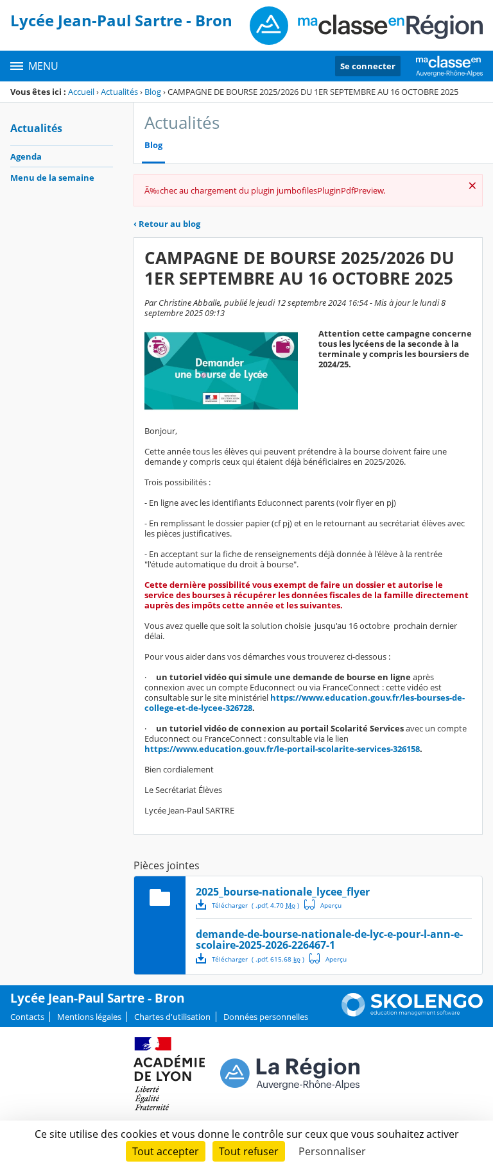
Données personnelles (265, 1017)
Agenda (26, 156)
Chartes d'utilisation (172, 1017)
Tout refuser (249, 1151)
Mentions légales (89, 1017)
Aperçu (323, 904)
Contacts (27, 1017)
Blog (152, 91)
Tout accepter (165, 1151)
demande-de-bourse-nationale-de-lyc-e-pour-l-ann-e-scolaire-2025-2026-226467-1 (329, 939)
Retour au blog (167, 223)
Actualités (119, 91)
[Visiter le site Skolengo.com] (412, 1013)
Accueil (81, 91)
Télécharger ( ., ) (255, 905)
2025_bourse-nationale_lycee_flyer (283, 892)
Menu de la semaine (52, 177)
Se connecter (367, 66)
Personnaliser (332, 1151)
